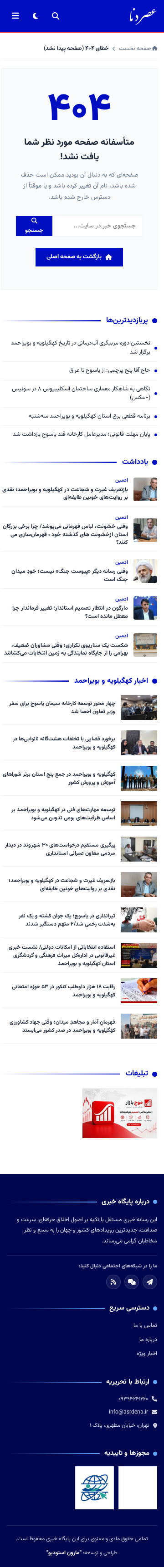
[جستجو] (55, 16)
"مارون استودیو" (64, 1553)
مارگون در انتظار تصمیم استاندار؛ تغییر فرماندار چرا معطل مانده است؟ (70, 612)
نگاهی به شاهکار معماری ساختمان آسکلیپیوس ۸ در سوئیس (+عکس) (81, 394)
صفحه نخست (135, 48)
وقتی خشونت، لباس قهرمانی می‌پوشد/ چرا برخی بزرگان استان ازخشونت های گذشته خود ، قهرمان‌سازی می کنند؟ (65, 534)
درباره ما (148, 1339)
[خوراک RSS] (113, 1282)
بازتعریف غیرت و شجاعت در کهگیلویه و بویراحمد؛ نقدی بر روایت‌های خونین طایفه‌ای (65, 494)
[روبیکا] (131, 1282)
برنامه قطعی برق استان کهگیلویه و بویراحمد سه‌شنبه (89, 416)
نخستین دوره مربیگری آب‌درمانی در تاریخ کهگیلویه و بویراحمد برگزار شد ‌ (80, 348)
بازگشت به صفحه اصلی (74, 256)
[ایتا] (150, 1282)
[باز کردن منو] (15, 16)
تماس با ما (145, 1325)
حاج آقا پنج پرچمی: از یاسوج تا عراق (109, 370)
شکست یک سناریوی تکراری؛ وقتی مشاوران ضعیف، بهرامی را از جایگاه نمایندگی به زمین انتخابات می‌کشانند (66, 649)
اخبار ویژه (147, 1353)
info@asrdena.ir (128, 1412)
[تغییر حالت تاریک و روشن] (35, 16)
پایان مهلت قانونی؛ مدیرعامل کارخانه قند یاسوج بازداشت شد (81, 434)
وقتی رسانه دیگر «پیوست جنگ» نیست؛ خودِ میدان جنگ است (69, 575)
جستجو (34, 230)
